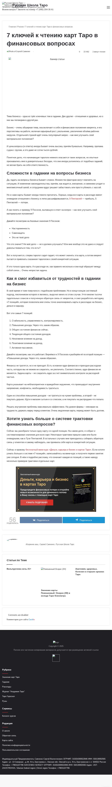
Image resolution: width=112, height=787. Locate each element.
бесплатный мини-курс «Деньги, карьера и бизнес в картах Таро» (58, 449)
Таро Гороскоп (8, 696)
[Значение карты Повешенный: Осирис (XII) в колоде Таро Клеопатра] (56, 577)
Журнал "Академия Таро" (13, 691)
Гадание (5, 682)
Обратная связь (9, 735)
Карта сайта (7, 740)
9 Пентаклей (75, 198)
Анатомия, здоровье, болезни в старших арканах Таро (89, 572)
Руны (4, 701)
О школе (6, 731)
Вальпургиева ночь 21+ (19, 569)
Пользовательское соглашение (16, 750)
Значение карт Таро (11, 677)
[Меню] (108, 8)
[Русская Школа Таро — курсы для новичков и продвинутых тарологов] (16, 5)
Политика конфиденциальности (16, 745)
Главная (12, 27)
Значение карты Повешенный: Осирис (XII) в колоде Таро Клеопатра (55, 593)
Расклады (6, 687)
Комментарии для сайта (21, 619)
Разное (20, 27)
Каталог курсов (9, 716)
